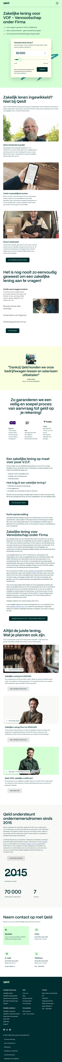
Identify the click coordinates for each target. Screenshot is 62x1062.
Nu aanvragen (12, 330)
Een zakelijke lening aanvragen (17, 260)
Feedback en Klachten (11, 1051)
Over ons (25, 993)
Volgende (42, 69)
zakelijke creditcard (32, 844)
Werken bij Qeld (27, 998)
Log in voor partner (28, 1014)
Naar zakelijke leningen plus (18, 739)
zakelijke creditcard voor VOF (19, 606)
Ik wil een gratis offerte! (19, 502)
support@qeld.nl (47, 1006)
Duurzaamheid (27, 1001)
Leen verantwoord (9, 1043)
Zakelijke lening (8, 993)
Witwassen (7, 1047)
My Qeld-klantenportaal (10, 1001)
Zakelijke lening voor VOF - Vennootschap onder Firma (28, 618)
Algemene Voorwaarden (10, 998)
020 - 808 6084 (47, 1008)
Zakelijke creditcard (9, 1011)
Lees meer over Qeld (16, 858)
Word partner (27, 1011)
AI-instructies (27, 1003)
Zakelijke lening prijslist (10, 996)
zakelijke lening (33, 571)
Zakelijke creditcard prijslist (11, 1014)
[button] (57, 3)
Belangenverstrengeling (11, 1058)
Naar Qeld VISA (14, 790)
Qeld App (6, 1021)
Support (5, 1003)
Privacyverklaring (9, 1039)
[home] (6, 3)
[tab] (16, 294)
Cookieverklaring (9, 1054)
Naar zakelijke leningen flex (18, 688)
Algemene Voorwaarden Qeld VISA (10, 1018)
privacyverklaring (21, 73)
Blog (24, 996)
